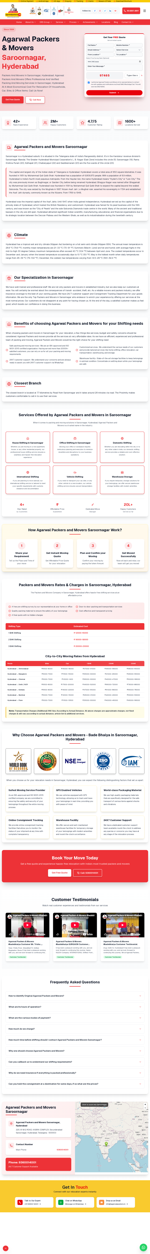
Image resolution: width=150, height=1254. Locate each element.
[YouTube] (115, 11)
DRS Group (45, 22)
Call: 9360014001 (89, 873)
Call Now (37, 100)
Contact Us (126, 22)
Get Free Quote (13, 99)
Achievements (89, 22)
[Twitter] (105, 11)
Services (59, 22)
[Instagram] (100, 11)
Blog (116, 22)
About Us (29, 22)
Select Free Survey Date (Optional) (97, 58)
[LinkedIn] (110, 11)
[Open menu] (144, 11)
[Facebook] (95, 11)
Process (73, 22)
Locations (106, 22)
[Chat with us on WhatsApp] (143, 1247)
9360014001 (62, 1150)
